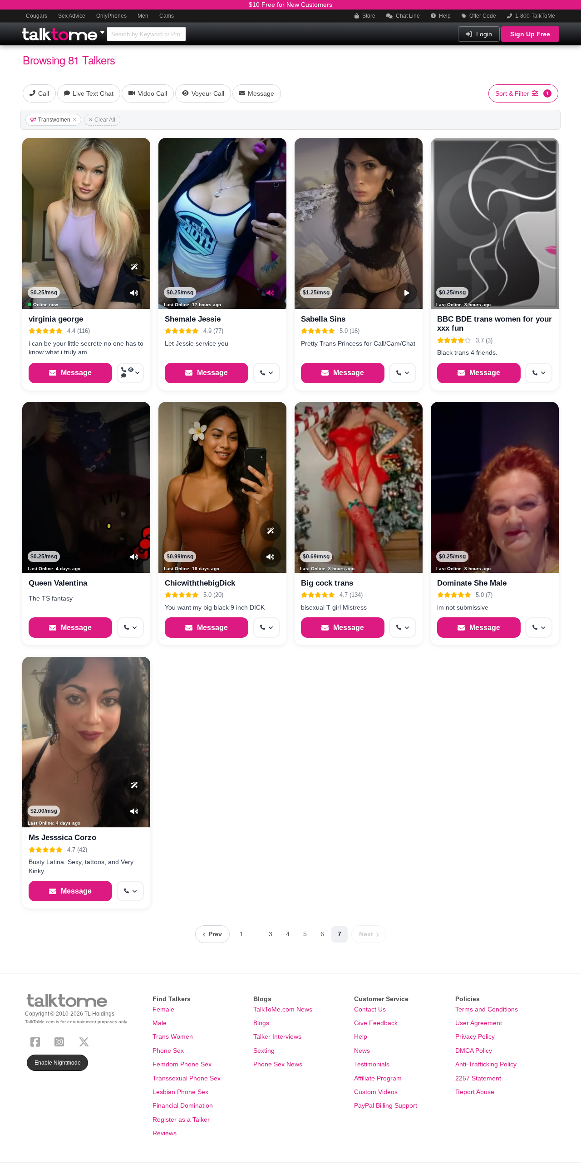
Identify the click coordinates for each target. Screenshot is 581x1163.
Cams (166, 16)
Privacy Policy (475, 1036)
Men (143, 16)
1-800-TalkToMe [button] (534, 16)
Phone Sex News (277, 1064)
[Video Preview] (406, 293)
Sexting (264, 1050)
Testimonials (371, 1064)
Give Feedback (376, 1022)
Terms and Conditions (486, 1009)
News (362, 1050)
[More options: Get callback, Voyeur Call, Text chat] (130, 373)
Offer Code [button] (482, 16)
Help (444, 16)
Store (368, 16)
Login (483, 34)
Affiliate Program (378, 1078)
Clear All (104, 120)
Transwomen (54, 120)
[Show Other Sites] (103, 30)
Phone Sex (168, 1050)
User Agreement (478, 1022)
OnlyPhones (111, 16)
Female (163, 1009)
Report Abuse (474, 1091)
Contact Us (370, 1009)
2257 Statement (478, 1078)
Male (160, 1022)
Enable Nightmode (57, 1063)
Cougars (36, 16)
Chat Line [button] (407, 16)
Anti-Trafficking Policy (486, 1064)
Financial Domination (183, 1105)
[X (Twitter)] (85, 1041)
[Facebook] (37, 1041)
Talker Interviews (277, 1036)
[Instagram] (61, 1041)
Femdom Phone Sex (182, 1064)
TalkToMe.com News (282, 1009)
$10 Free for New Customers (290, 4)
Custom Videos (376, 1091)
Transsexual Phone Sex (187, 1078)
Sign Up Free (530, 34)
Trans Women (173, 1036)
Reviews (165, 1133)
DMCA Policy (473, 1050)
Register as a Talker (181, 1119)
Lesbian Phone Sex (180, 1091)
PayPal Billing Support (385, 1105)
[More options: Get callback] (266, 373)
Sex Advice (71, 16)
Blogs (261, 1022)
